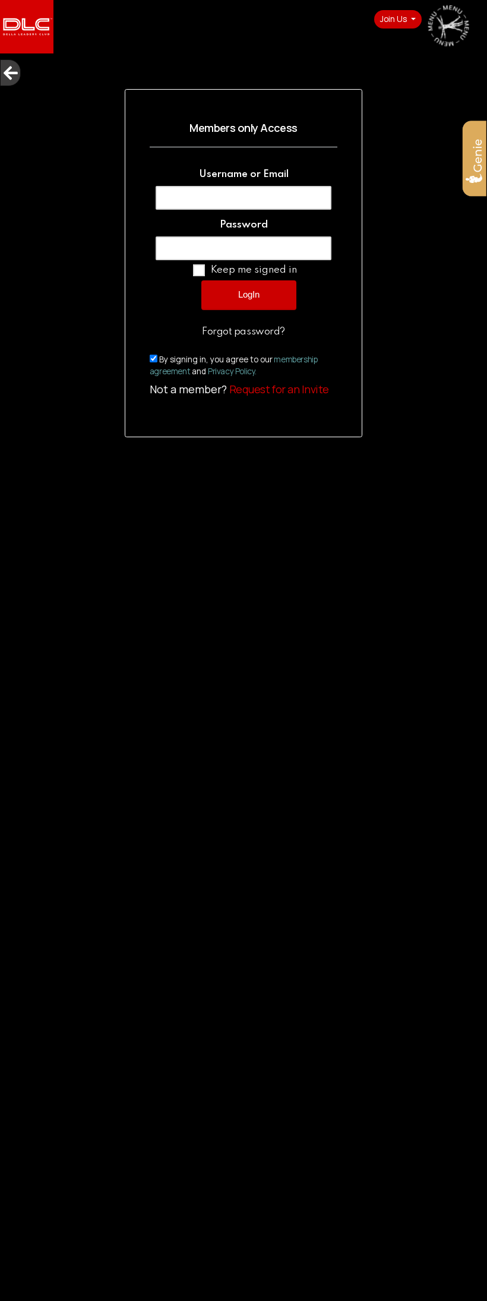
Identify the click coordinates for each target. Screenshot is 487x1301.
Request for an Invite (279, 389)
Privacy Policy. (232, 371)
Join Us (394, 19)
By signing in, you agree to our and (234, 365)
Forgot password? (243, 332)
